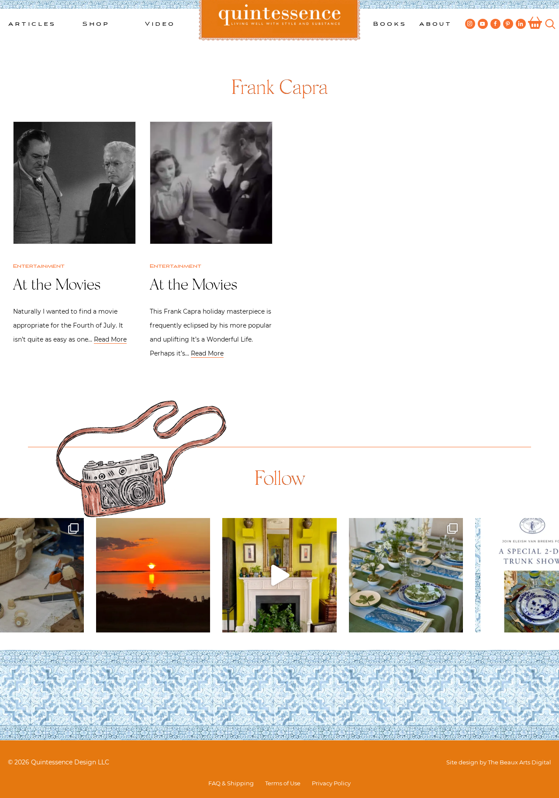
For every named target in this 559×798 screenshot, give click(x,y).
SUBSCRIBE (201, 247)
